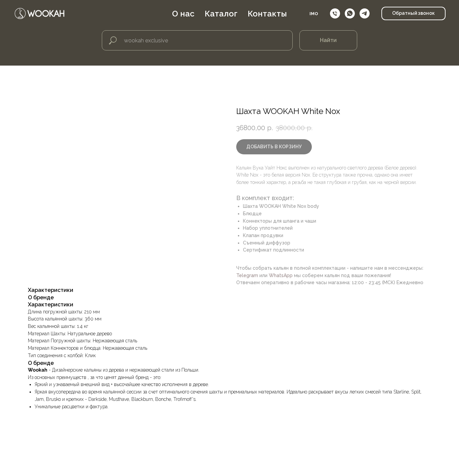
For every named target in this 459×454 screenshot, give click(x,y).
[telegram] (365, 13)
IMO (313, 13)
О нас (183, 13)
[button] (413, 13)
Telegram (247, 275)
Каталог (221, 13)
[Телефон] (335, 13)
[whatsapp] (350, 13)
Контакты (267, 13)
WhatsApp (281, 275)
